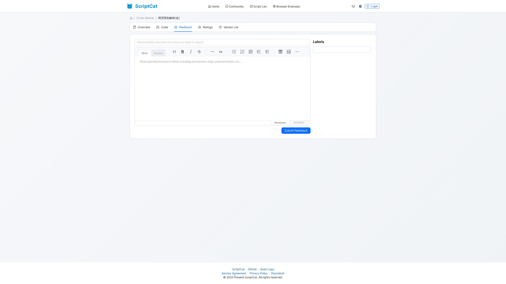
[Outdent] (267, 52)
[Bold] (182, 52)
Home (215, 6)
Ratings (208, 27)
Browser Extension (288, 6)
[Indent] (259, 52)
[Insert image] (289, 52)
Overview (144, 27)
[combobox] (315, 49)
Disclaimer (277, 273)
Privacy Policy (259, 273)
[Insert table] (280, 52)
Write (145, 53)
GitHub (252, 269)
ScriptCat (238, 269)
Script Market (145, 18)
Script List (260, 6)
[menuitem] (213, 6)
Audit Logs (267, 269)
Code (164, 27)
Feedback (185, 27)
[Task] (250, 52)
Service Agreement (234, 273)
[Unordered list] (234, 52)
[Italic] (191, 52)
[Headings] (174, 52)
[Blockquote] (221, 52)
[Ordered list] (242, 52)
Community (236, 6)
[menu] (254, 6)
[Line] (212, 52)
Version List (231, 27)
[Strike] (199, 52)
